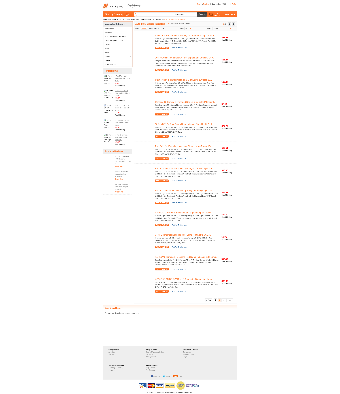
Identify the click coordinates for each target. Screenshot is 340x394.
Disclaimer (149, 354)
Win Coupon (150, 370)
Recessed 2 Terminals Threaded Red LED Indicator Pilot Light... (185, 102)
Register (206, 4)
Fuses (107, 49)
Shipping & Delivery (116, 368)
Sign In (199, 4)
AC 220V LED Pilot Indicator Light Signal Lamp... (122, 93)
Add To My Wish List (179, 48)
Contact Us (187, 352)
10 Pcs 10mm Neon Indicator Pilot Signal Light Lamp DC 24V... (184, 58)
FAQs (234, 4)
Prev (209, 300)
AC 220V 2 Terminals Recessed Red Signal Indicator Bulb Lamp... (186, 257)
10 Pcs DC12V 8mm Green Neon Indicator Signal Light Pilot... (184, 124)
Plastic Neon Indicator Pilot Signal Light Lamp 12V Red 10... (183, 80)
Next (230, 300)
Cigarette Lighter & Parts (114, 41)
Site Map (112, 354)
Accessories (109, 29)
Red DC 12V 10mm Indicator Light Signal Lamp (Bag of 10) (183, 146)
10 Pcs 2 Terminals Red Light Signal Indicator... (121, 137)
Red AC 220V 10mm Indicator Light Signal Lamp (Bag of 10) (183, 168)
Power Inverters (110, 64)
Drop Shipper (150, 368)
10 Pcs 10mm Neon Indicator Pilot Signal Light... (122, 122)
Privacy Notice (151, 357)
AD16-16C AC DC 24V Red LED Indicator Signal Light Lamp (183, 279)
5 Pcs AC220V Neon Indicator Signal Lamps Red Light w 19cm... (185, 35)
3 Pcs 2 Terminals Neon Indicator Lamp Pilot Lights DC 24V (183, 235)
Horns (107, 53)
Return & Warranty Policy (155, 352)
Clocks (107, 45)
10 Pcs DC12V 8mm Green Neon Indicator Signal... (122, 108)
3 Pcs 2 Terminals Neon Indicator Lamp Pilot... (122, 78)
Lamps (107, 57)
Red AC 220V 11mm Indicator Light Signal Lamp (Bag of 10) (183, 190)
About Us (112, 352)
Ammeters (108, 33)
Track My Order (188, 354)
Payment (112, 370)
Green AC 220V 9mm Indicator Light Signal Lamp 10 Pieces (183, 213)
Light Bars (108, 61)
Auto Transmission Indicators (115, 37)
